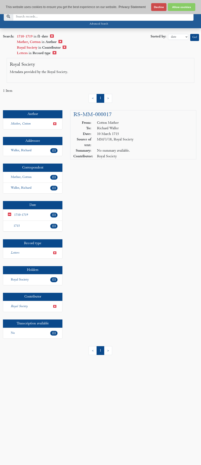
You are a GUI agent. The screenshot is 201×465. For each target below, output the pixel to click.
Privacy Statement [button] (132, 7)
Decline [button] (159, 7)
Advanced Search (99, 24)
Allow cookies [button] (181, 7)
